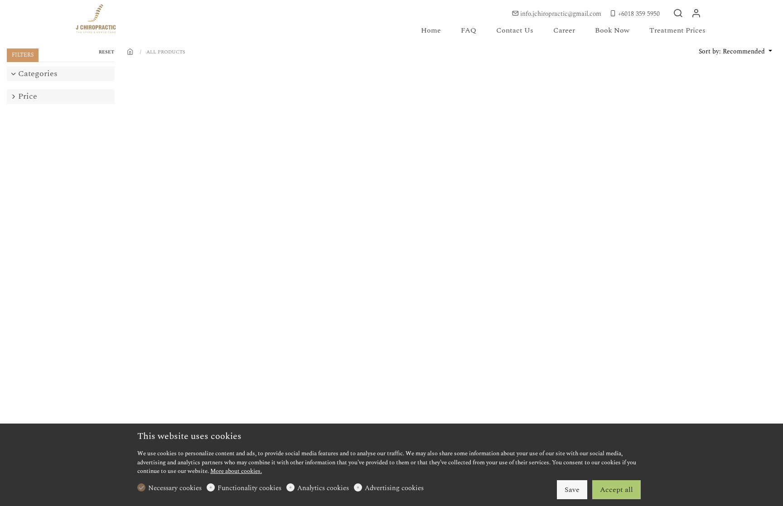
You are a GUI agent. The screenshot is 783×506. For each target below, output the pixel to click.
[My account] (696, 14)
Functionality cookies (249, 488)
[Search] (678, 14)
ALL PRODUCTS (165, 52)
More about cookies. (236, 471)
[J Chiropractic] (112, 19)
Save (572, 489)
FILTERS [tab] (23, 55)
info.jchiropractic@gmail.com (560, 14)
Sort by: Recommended (733, 51)
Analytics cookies (323, 488)
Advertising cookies (394, 488)
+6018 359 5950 (638, 14)
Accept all (616, 489)
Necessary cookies (175, 488)
